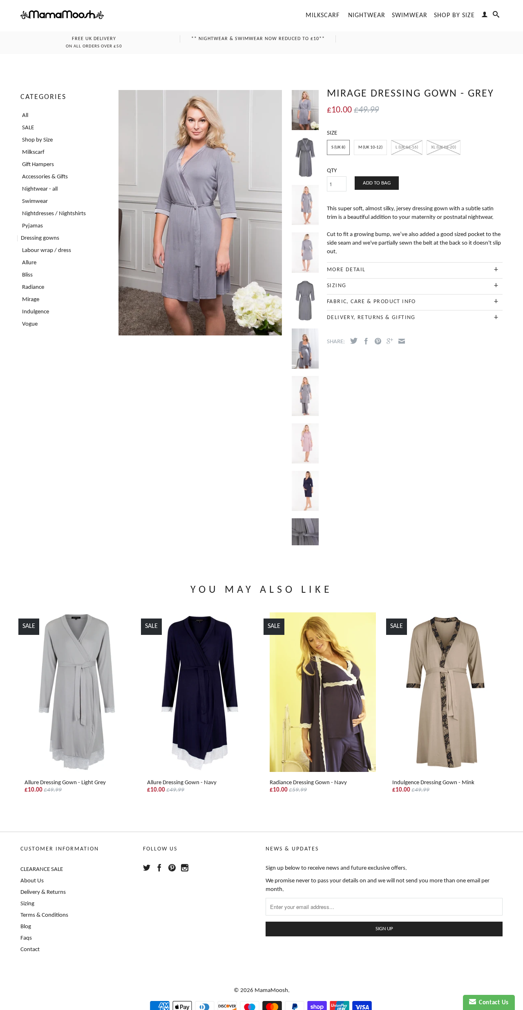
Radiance (33, 287)
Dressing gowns (40, 238)
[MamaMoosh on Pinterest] (172, 867)
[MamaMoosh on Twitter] (146, 867)
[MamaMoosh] (62, 15)
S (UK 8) (338, 147)
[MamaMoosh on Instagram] (184, 867)
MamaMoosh (271, 991)
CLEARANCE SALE (41, 869)
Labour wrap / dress (46, 250)
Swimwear (409, 16)
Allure (29, 263)
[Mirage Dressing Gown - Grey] (305, 320)
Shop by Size (37, 140)
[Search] (496, 16)
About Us (32, 881)
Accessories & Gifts (45, 177)
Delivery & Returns (43, 892)
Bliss (27, 275)
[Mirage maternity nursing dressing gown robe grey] (200, 212)
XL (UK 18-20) (443, 147)
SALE (28, 128)
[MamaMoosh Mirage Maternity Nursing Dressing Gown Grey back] (305, 271)
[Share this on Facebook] (364, 341)
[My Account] (484, 16)
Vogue (30, 324)
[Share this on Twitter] (352, 340)
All (25, 115)
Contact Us (492, 1003)
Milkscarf (323, 15)
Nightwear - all (40, 189)
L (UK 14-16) (407, 147)
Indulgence (35, 312)
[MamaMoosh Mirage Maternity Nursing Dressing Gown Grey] (305, 223)
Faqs (26, 938)
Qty (332, 171)
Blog (25, 927)
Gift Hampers (38, 165)
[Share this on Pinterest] (376, 341)
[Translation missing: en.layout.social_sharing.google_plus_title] (387, 341)
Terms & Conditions (44, 915)
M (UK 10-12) (370, 147)
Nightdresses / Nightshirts (54, 214)
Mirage (30, 300)
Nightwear (366, 15)
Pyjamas (32, 226)
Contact (30, 950)
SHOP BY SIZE (454, 15)
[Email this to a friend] (399, 341)
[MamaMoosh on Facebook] (159, 867)
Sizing (27, 904)
